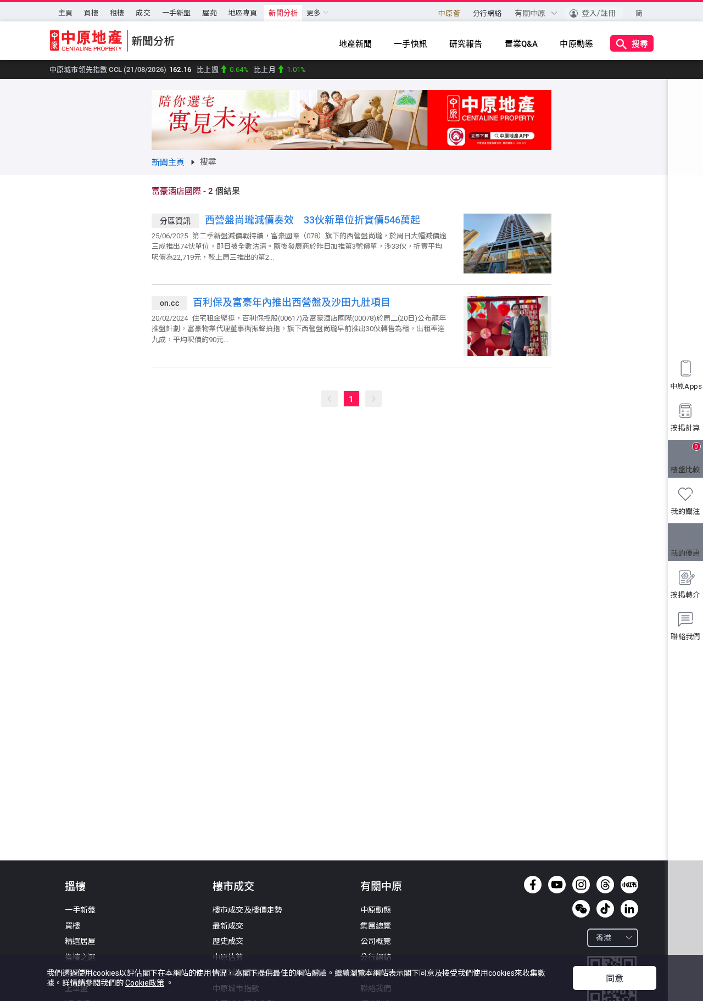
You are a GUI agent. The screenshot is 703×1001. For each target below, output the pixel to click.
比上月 (280, 69)
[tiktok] (605, 909)
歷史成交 (228, 941)
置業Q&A (521, 44)
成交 (143, 13)
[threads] (605, 884)
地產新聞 (355, 44)
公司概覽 (376, 941)
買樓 (91, 13)
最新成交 (228, 925)
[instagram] (581, 884)
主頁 (65, 13)
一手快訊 (410, 44)
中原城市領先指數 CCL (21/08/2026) (120, 69)
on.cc (169, 303)
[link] (168, 162)
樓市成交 (233, 886)
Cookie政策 (144, 982)
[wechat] (581, 909)
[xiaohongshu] (629, 884)
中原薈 (449, 13)
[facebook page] (533, 884)
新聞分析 (283, 13)
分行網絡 (487, 13)
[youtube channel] (557, 884)
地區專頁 (243, 13)
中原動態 (576, 44)
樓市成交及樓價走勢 (247, 909)
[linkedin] (629, 909)
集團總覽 (376, 925)
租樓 (117, 13)
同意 (614, 979)
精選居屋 (80, 941)
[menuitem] (65, 13)
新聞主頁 (168, 162)
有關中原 (381, 886)
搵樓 (75, 886)
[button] (594, 13)
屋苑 (209, 13)
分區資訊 (175, 220)
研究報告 (466, 44)
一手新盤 (176, 13)
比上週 (223, 69)
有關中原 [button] (531, 13)
